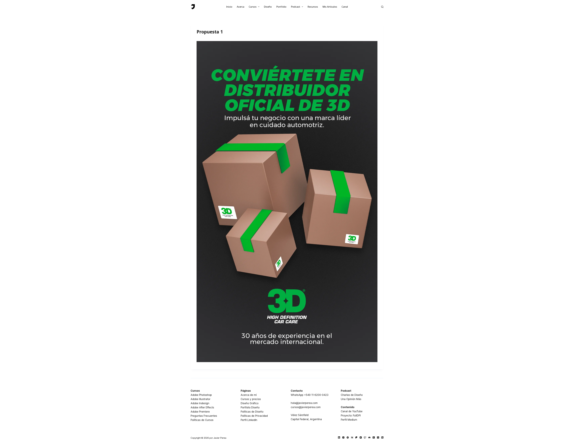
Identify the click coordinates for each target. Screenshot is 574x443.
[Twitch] (365, 437)
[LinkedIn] (339, 437)
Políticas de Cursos (202, 420)
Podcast (295, 6)
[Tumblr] (374, 437)
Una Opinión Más (351, 399)
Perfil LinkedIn (249, 420)
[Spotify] (348, 437)
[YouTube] (361, 437)
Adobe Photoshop (201, 394)
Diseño (268, 6)
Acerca (240, 6)
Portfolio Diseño (250, 407)
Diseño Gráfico (249, 403)
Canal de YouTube (351, 411)
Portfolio (281, 6)
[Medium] (352, 437)
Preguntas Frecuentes (204, 415)
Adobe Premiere (200, 411)
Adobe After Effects (202, 407)
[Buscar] (382, 7)
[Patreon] (356, 437)
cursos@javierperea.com (306, 407)
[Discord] (369, 437)
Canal (345, 6)
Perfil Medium (349, 419)
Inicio (229, 6)
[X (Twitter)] (378, 437)
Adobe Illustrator (200, 399)
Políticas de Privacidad (254, 415)
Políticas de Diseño (252, 411)
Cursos (253, 6)
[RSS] (382, 437)
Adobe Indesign (200, 403)
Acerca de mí (249, 394)
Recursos (312, 6)
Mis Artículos (329, 6)
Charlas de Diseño (352, 394)
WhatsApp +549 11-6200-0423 (309, 394)
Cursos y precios (251, 399)
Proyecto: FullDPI (351, 415)
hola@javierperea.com (304, 403)
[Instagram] (343, 437)
